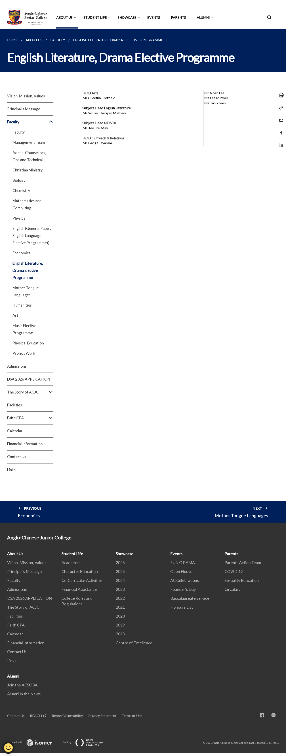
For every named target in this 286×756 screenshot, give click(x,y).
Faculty (19, 132)
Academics (70, 562)
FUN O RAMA (182, 562)
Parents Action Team (243, 562)
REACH (36, 715)
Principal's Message (23, 109)
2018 (120, 633)
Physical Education (28, 343)
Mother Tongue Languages (26, 291)
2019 (120, 624)
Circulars (232, 589)
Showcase (127, 17)
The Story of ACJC (23, 607)
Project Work (24, 353)
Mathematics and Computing (27, 204)
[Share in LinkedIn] (280, 142)
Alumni (203, 17)
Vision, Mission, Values (26, 96)
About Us (64, 17)
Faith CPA (16, 624)
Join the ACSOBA (22, 684)
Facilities (14, 405)
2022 (120, 598)
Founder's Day (183, 589)
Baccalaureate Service (189, 598)
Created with (15, 742)
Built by (67, 742)
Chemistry (21, 190)
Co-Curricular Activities (82, 580)
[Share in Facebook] (280, 130)
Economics (21, 253)
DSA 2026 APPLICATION (28, 379)
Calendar (15, 430)
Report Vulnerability (67, 715)
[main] (143, 276)
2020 (120, 616)
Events (153, 17)
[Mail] (280, 117)
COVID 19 (234, 571)
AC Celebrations (184, 580)
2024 (120, 580)
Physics (19, 218)
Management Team (29, 142)
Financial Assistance (79, 589)
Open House (181, 571)
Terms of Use (132, 715)
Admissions (17, 366)
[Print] (280, 95)
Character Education (79, 571)
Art (15, 315)
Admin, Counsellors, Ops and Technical (29, 156)
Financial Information (25, 443)
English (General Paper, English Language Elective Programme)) (32, 235)
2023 (120, 589)
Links (11, 469)
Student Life (95, 17)
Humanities (22, 305)
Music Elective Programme (24, 329)
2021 (120, 607)
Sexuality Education (242, 580)
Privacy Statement (102, 715)
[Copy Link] (280, 107)
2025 (120, 571)
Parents (178, 17)
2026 (120, 562)
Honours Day (181, 607)
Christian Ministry (28, 170)
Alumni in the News (24, 693)
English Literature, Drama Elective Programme (28, 270)
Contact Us (16, 456)
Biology (19, 180)
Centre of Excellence (134, 642)
